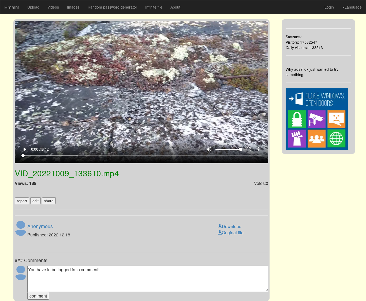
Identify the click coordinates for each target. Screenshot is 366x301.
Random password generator (112, 7)
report (22, 200)
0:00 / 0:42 (40, 149)
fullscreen (248, 149)
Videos (53, 7)
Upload (33, 7)
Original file (233, 232)
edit (35, 200)
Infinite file (153, 7)
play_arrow (24, 149)
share (49, 200)
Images (73, 7)
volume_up (209, 149)
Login (329, 7)
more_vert (258, 149)
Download (231, 226)
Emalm (11, 6)
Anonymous (40, 225)
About (175, 7)
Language (353, 7)
